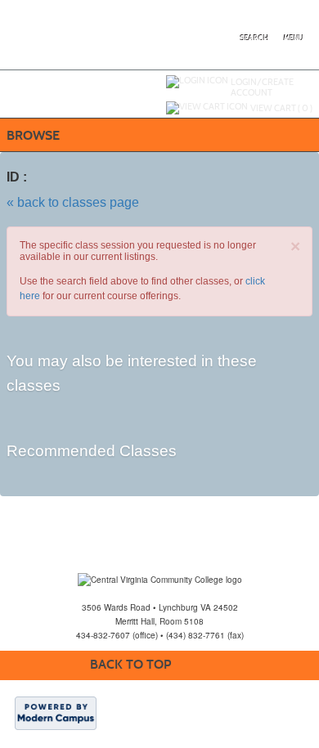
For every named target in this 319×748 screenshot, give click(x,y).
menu (293, 38)
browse (33, 135)
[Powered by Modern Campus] (56, 712)
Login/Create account (262, 87)
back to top (130, 664)
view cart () (281, 108)
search (254, 38)
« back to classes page (73, 202)
